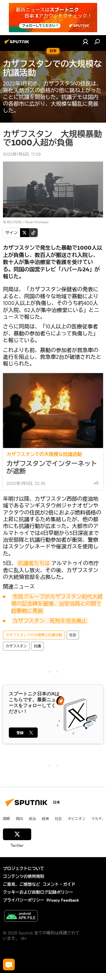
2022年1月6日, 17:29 (22, 154)
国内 (19, 818)
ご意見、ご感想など (21, 884)
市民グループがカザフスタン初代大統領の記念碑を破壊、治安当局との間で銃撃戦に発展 (57, 603)
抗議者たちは (34, 563)
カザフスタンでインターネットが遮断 (51, 467)
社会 (72, 635)
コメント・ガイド (58, 884)
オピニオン (76, 818)
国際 (6, 818)
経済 (45, 818)
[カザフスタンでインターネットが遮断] (53, 410)
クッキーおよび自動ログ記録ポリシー (38, 892)
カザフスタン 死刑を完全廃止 (50, 620)
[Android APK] (21, 916)
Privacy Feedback (63, 900)
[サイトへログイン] (85, 41)
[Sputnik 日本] (17, 44)
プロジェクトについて (23, 868)
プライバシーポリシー (23, 900)
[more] (96, 483)
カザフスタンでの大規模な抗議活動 (44, 454)
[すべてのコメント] (9, 964)
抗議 (37, 646)
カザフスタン (16, 646)
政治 (32, 818)
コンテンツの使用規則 (23, 876)
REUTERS (14, 222)
